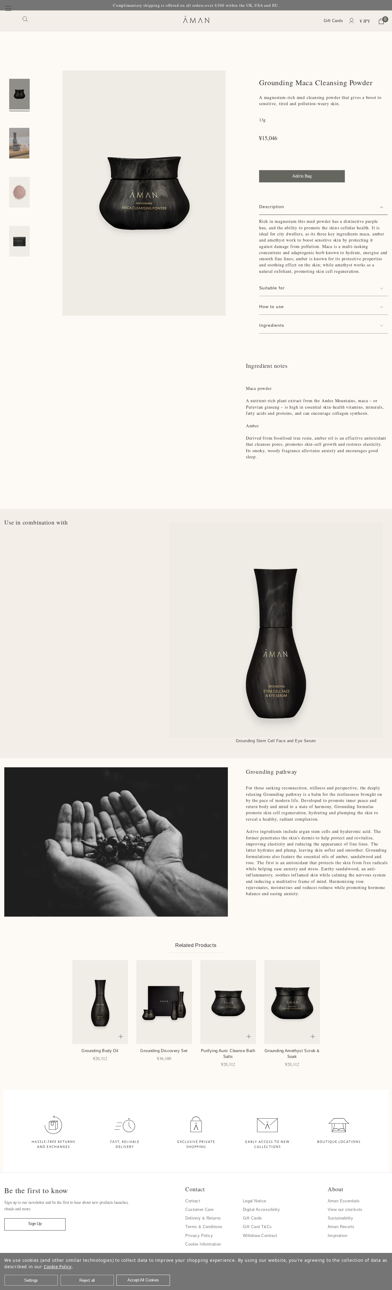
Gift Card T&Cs (257, 1226)
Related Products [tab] (196, 945)
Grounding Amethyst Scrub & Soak (292, 1053)
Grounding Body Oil (99, 1050)
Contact (192, 1201)
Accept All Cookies (143, 1280)
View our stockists (345, 1209)
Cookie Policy (58, 1266)
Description (271, 206)
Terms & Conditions (203, 1226)
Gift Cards (333, 20)
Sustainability (340, 1218)
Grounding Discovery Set (163, 1050)
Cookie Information (203, 1244)
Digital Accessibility (261, 1209)
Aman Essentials (344, 1201)
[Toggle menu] (8, 20)
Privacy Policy (199, 1235)
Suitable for (272, 287)
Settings (31, 1280)
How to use (271, 306)
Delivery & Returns (203, 1218)
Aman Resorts (341, 1226)
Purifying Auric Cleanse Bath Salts (228, 1053)
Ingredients (271, 325)
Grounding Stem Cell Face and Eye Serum (276, 741)
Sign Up (34, 1223)
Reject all (87, 1280)
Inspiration (337, 1235)
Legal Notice (254, 1201)
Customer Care (199, 1209)
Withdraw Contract (260, 1235)
